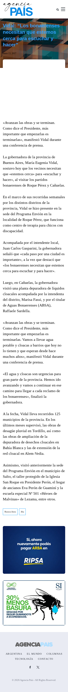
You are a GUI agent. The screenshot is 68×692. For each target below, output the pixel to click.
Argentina (14, 654)
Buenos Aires (10, 512)
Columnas (54, 654)
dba (22, 512)
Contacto (45, 659)
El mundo (34, 654)
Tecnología (24, 659)
